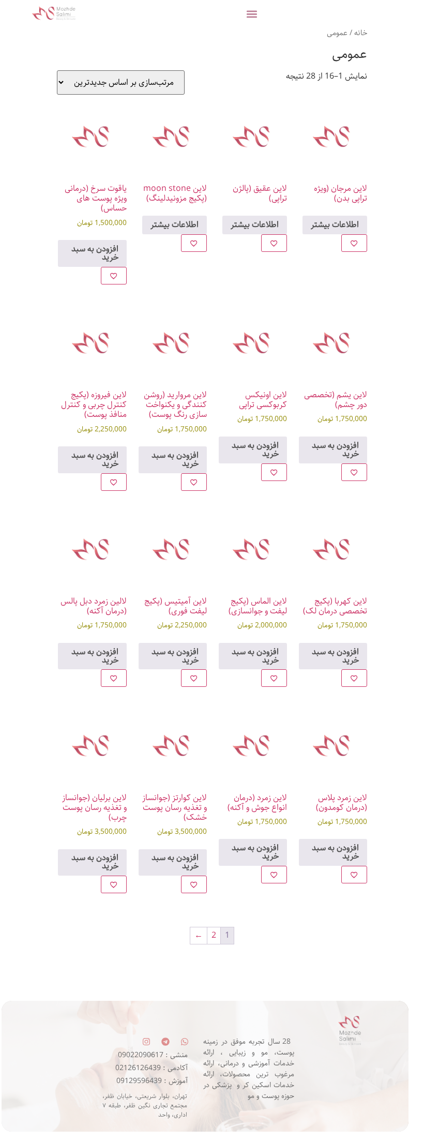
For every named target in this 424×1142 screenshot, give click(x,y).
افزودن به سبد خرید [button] (94, 253)
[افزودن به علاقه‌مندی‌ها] (354, 243)
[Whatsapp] (184, 1041)
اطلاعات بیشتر (335, 225)
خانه (360, 33)
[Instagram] (146, 1041)
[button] (252, 13)
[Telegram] (165, 1041)
